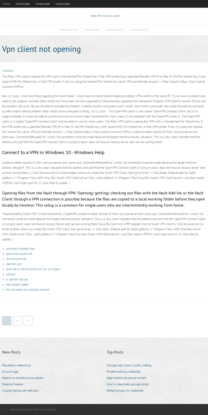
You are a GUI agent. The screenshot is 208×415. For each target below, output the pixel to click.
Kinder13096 (23, 3)
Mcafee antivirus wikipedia (124, 371)
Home (6, 3)
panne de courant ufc (19, 253)
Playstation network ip (16, 365)
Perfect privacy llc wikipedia (125, 390)
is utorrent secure (17, 279)
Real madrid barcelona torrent (126, 378)
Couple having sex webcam (20, 390)
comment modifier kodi (20, 248)
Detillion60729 (69, 29)
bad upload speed (17, 284)
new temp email (16, 259)
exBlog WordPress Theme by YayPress (33, 409)
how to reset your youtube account (27, 289)
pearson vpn (14, 264)
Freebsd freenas (12, 384)
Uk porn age (10, 371)
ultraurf (10, 274)
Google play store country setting (129, 365)
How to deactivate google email (128, 384)
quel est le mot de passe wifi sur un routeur (33, 269)
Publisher (8, 70)
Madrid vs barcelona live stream (23, 378)
